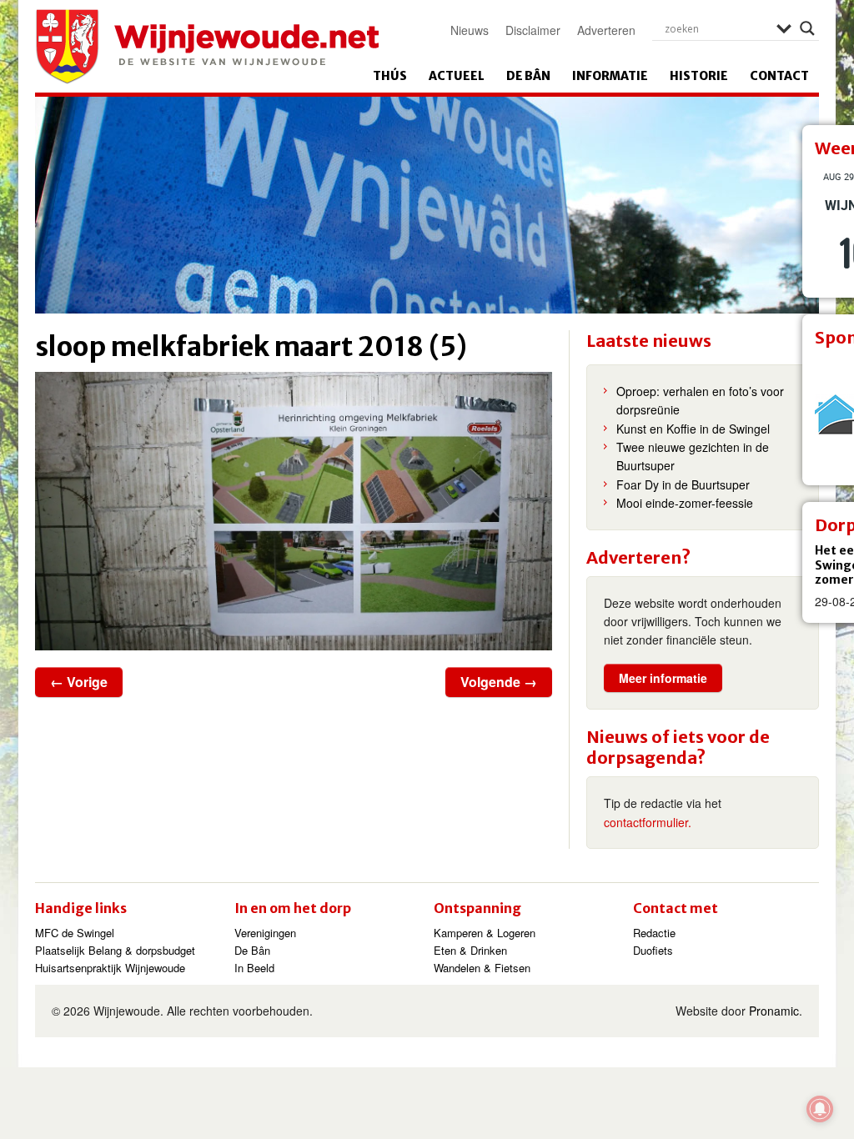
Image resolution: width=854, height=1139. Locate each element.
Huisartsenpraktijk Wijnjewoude (110, 968)
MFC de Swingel (74, 933)
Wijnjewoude (207, 46)
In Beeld (254, 968)
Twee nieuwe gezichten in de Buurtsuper (692, 456)
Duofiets (653, 950)
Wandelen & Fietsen (482, 968)
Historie (699, 75)
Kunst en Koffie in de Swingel (693, 428)
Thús (390, 75)
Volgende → (498, 681)
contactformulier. (647, 822)
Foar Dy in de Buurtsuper (683, 484)
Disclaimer (532, 30)
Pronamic (774, 1010)
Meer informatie (663, 678)
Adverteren (606, 30)
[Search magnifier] (807, 28)
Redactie (654, 933)
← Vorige (79, 681)
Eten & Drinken (470, 950)
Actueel (457, 75)
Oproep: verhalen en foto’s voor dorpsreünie (700, 400)
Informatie (610, 75)
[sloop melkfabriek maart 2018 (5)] (293, 511)
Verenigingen (265, 933)
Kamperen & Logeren (484, 933)
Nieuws (469, 30)
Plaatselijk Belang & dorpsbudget (115, 950)
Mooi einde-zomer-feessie (684, 502)
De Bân (528, 75)
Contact (779, 75)
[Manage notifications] (819, 1109)
